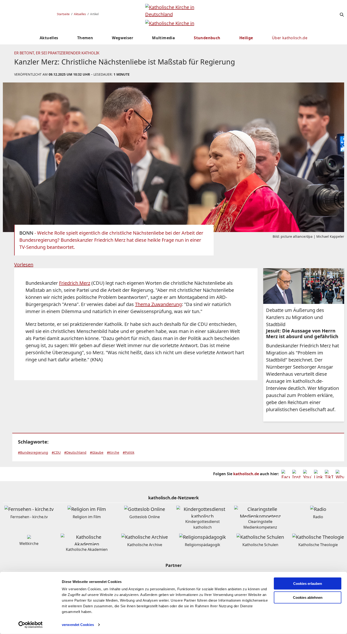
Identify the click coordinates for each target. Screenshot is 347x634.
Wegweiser (122, 37)
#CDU (56, 452)
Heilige (246, 37)
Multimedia (163, 37)
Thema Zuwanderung (158, 304)
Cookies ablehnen (307, 597)
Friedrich (74, 283)
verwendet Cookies (78, 625)
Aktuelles (80, 14)
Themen (85, 37)
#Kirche (113, 452)
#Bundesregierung (33, 452)
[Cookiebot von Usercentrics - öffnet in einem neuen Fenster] (30, 624)
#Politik (128, 452)
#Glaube (96, 452)
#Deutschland (75, 452)
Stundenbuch (207, 37)
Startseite (63, 14)
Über (289, 37)
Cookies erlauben (307, 584)
